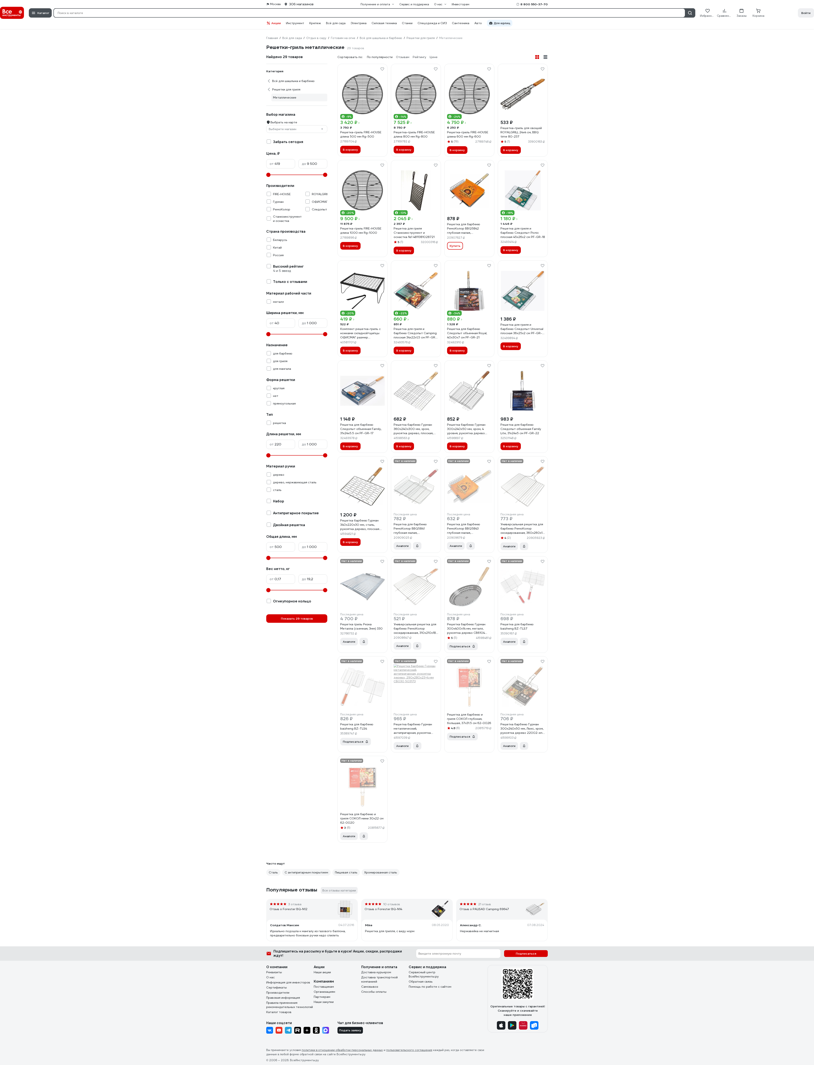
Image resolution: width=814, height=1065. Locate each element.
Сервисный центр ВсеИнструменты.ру (424, 974)
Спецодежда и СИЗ (432, 23)
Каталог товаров (278, 1012)
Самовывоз (369, 987)
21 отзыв (484, 904)
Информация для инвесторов (288, 982)
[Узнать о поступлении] (417, 546)
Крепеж (315, 23)
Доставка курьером (376, 972)
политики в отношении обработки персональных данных (342, 1050)
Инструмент (295, 23)
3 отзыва (294, 904)
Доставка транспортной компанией (379, 979)
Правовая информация (283, 998)
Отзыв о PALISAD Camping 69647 (484, 909)
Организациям (324, 992)
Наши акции (322, 972)
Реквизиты (274, 972)
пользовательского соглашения (409, 1050)
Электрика (359, 23)
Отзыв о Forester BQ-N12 (288, 909)
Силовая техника (384, 23)
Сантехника (460, 23)
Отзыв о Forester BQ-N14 (383, 909)
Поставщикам (324, 987)
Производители (277, 992)
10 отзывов (391, 904)
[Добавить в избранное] (382, 69)
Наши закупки (324, 1002)
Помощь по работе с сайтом (430, 987)
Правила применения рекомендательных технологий (289, 1005)
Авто (478, 23)
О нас (270, 977)
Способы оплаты (373, 992)
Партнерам (322, 997)
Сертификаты (276, 987)
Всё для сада (336, 23)
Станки (407, 23)
